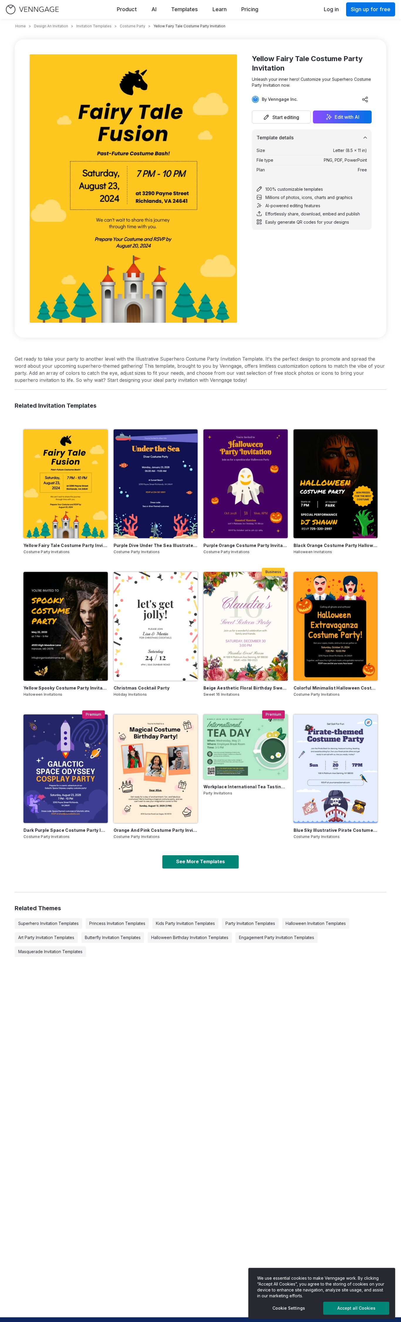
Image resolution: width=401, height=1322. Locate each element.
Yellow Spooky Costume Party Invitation (65, 687)
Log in (331, 9)
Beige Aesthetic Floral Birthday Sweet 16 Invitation (245, 687)
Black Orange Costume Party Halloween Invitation (336, 545)
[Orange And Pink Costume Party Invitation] (156, 768)
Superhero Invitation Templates (48, 923)
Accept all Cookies (356, 1308)
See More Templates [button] (200, 861)
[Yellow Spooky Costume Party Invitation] (65, 626)
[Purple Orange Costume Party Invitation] (245, 483)
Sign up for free (370, 9)
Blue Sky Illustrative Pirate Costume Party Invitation (336, 830)
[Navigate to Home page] (32, 9)
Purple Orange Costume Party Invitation (245, 545)
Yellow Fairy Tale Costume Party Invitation (65, 545)
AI (153, 9)
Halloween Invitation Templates (316, 923)
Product (127, 9)
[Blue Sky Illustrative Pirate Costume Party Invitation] (336, 768)
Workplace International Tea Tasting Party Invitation (245, 786)
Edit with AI (347, 117)
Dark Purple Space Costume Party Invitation (65, 830)
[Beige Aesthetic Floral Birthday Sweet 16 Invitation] (245, 626)
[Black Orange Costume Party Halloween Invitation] (336, 483)
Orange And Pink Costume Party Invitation (156, 830)
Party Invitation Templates (250, 923)
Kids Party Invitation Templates (185, 923)
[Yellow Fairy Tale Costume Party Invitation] (65, 483)
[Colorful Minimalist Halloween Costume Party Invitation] (336, 626)
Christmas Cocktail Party (141, 687)
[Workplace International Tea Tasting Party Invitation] (245, 747)
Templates (184, 9)
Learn (220, 9)
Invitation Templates (94, 26)
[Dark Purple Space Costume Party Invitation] (65, 768)
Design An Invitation (51, 26)
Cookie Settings (288, 1308)
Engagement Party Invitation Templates (276, 937)
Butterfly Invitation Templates (113, 937)
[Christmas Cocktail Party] (156, 626)
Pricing (249, 9)
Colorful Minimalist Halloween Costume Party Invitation (336, 687)
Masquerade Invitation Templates (50, 951)
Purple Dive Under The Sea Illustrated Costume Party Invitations (156, 545)
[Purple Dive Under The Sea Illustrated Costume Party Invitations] (156, 483)
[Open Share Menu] (365, 99)
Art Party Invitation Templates (46, 937)
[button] (281, 117)
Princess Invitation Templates (117, 923)
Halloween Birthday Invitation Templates (189, 937)
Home (20, 26)
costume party (132, 26)
